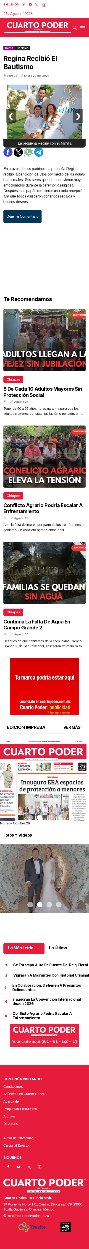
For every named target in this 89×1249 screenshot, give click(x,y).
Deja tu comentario (22, 216)
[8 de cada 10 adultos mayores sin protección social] (44, 340)
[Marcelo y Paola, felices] (44, 884)
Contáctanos (13, 1086)
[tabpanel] (44, 783)
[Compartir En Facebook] (8, 155)
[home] (37, 27)
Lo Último (58, 947)
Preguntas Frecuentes (20, 1109)
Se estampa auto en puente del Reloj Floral (50, 965)
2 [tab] (39, 817)
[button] (44, 798)
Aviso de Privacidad (18, 1138)
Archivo (9, 1116)
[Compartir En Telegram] (38, 155)
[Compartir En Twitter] (18, 155)
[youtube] (30, 4)
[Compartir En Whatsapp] (28, 155)
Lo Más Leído (20, 947)
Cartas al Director (16, 1145)
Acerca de (11, 1101)
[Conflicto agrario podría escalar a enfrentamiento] (44, 456)
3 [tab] (49, 817)
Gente (9, 48)
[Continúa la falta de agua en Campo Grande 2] (44, 573)
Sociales (23, 48)
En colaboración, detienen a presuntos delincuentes (46, 987)
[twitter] (36, 4)
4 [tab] (59, 817)
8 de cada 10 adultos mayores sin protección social (42, 392)
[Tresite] (32, 1227)
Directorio (10, 1123)
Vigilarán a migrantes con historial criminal (51, 975)
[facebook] (23, 4)
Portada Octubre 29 (15, 823)
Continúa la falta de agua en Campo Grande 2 (36, 625)
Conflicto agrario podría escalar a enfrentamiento (42, 1015)
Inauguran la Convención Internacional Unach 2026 (47, 1001)
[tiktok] (44, 4)
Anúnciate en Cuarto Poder (23, 1094)
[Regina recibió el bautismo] (44, 116)
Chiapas (13, 379)
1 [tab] (30, 817)
